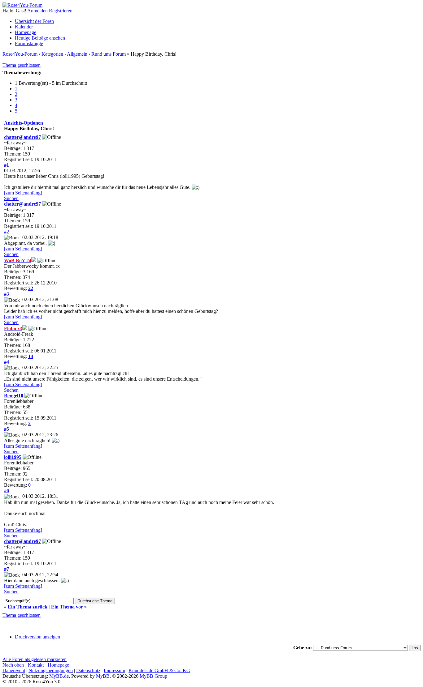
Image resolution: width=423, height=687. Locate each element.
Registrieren (60, 10)
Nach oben (13, 665)
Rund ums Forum (108, 54)
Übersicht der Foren (34, 21)
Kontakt (36, 665)
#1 (6, 165)
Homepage (25, 32)
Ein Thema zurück (27, 606)
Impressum (114, 670)
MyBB (103, 676)
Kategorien (52, 54)
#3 (6, 294)
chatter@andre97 (22, 137)
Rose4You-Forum (19, 54)
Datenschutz (88, 670)
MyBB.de (59, 676)
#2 (6, 231)
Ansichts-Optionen (23, 123)
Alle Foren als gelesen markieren (34, 659)
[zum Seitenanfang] (23, 192)
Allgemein (77, 54)
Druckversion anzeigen (37, 636)
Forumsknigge (29, 43)
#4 (6, 362)
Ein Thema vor (67, 606)
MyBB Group (153, 676)
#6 (6, 490)
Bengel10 (13, 395)
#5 (6, 429)
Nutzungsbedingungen (50, 670)
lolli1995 (12, 457)
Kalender (24, 26)
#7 (6, 569)
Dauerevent (13, 670)
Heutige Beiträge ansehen (40, 38)
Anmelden (37, 10)
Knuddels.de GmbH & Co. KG (159, 670)
